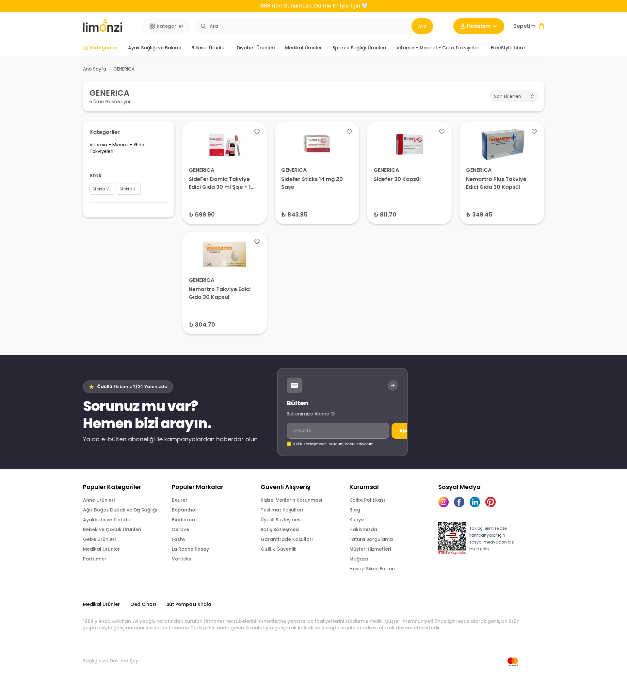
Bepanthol (184, 510)
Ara (422, 26)
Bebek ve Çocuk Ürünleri (112, 529)
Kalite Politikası (367, 500)
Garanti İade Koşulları (287, 539)
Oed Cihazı (143, 604)
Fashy (178, 539)
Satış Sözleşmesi (280, 529)
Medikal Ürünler (101, 549)
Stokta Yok (502, 214)
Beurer (179, 500)
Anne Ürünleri (99, 500)
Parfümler (94, 559)
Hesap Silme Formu (372, 568)
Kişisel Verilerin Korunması (291, 500)
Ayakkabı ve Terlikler (107, 519)
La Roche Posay (190, 549)
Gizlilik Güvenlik (279, 549)
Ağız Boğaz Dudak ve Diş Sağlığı (120, 510)
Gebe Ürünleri (99, 539)
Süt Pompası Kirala (189, 604)
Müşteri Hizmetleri (370, 549)
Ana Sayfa (94, 69)
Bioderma (183, 519)
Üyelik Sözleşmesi (281, 519)
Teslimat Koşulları (282, 510)
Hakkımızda (363, 529)
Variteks (181, 559)
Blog (354, 510)
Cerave (180, 529)
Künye (356, 519)
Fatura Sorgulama (371, 539)
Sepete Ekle (225, 214)
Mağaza (358, 559)
